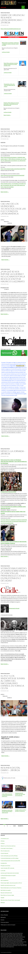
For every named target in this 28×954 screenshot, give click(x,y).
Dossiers (2, 919)
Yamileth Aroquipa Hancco (9, 946)
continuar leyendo (6, 52)
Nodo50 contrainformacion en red (8, 885)
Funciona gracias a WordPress (6, 952)
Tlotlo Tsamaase (9, 945)
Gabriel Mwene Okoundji (13, 936)
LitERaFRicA (3, 878)
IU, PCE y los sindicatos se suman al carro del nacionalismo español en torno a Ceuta (13, 682)
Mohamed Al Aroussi (4, 941)
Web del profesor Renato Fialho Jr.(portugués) (10, 900)
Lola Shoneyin (21, 939)
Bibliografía (3, 917)
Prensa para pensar (5, 12)
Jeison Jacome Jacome (12, 938)
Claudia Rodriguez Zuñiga (11, 935)
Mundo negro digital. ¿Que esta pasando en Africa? (11, 882)
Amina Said (15, 933)
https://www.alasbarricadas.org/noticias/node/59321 (13, 168)
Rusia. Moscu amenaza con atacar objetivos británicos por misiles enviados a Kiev (11, 64)
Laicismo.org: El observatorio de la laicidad (10, 873)
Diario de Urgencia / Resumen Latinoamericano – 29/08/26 (13, 19)
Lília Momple (3, 940)
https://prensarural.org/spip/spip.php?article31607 (12, 175)
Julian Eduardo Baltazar (4, 939)
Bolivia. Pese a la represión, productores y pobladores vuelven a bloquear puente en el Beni (10, 44)
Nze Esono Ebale (23, 941)
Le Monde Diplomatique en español (8, 875)
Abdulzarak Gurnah (4, 933)
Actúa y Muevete (4, 914)
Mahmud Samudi (8, 940)
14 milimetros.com (5, 838)
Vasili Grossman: (15, 945)
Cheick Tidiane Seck (19, 934)
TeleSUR (2, 897)
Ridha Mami (15, 944)
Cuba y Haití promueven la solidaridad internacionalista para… (7, 795)
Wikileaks (3, 902)
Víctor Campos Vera (21, 945)
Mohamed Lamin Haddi (11, 941)
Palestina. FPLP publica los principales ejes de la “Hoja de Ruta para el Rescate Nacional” (11, 104)
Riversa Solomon (20, 944)
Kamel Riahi (11, 939)
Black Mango (13, 934)
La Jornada (3, 870)
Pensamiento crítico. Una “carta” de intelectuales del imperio (9, 85)
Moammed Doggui (19, 940)
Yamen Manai (3, 946)
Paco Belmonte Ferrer (13, 943)
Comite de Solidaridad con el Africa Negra (9, 858)
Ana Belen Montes (20, 933)
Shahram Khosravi (4, 945)
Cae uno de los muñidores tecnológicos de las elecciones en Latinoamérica (13, 208)
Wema (26, 945)
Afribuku (2, 841)
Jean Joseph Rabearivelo (5, 938)
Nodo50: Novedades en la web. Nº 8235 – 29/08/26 (13, 134)
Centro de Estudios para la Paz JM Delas (9, 855)
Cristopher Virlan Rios (18, 935)
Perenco (18, 943)
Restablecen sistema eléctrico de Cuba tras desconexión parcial (7, 811)
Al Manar (3, 843)
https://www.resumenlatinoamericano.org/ (11, 28)
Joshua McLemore (20, 938)
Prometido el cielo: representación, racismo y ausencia (12, 328)
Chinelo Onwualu (3, 935)
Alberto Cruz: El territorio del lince (8, 845)
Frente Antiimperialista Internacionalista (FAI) (10, 860)
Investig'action (4, 863)
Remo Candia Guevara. (9, 944)
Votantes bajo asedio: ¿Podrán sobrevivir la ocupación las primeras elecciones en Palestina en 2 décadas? (14, 574)
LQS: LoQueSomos (4, 880)
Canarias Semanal (4, 853)
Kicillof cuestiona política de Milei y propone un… (20, 810)
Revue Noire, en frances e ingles (7, 895)
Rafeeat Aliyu (3, 944)
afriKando (3, 7)
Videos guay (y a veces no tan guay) (18, 323)
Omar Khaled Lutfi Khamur (5, 943)
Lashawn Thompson (16, 939)
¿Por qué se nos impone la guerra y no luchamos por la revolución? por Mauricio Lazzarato (13, 276)
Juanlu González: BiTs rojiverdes (7, 868)
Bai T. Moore (9, 934)
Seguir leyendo (7, 115)
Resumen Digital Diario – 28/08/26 (10, 769)
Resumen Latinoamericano (6, 892)
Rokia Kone (25, 944)
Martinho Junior (13, 940)
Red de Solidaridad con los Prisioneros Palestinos (11, 887)
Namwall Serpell (18, 941)
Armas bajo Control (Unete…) (7, 848)
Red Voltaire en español (6, 890)
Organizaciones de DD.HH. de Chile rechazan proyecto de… (20, 794)
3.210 (14, 825)
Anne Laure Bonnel (4, 934)
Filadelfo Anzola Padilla (4, 936)
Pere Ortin (21, 943)
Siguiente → (21, 825)
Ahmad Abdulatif (10, 933)
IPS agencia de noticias (5, 865)
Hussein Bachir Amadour (21, 936)
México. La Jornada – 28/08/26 (13, 452)
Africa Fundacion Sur (5, 850)
